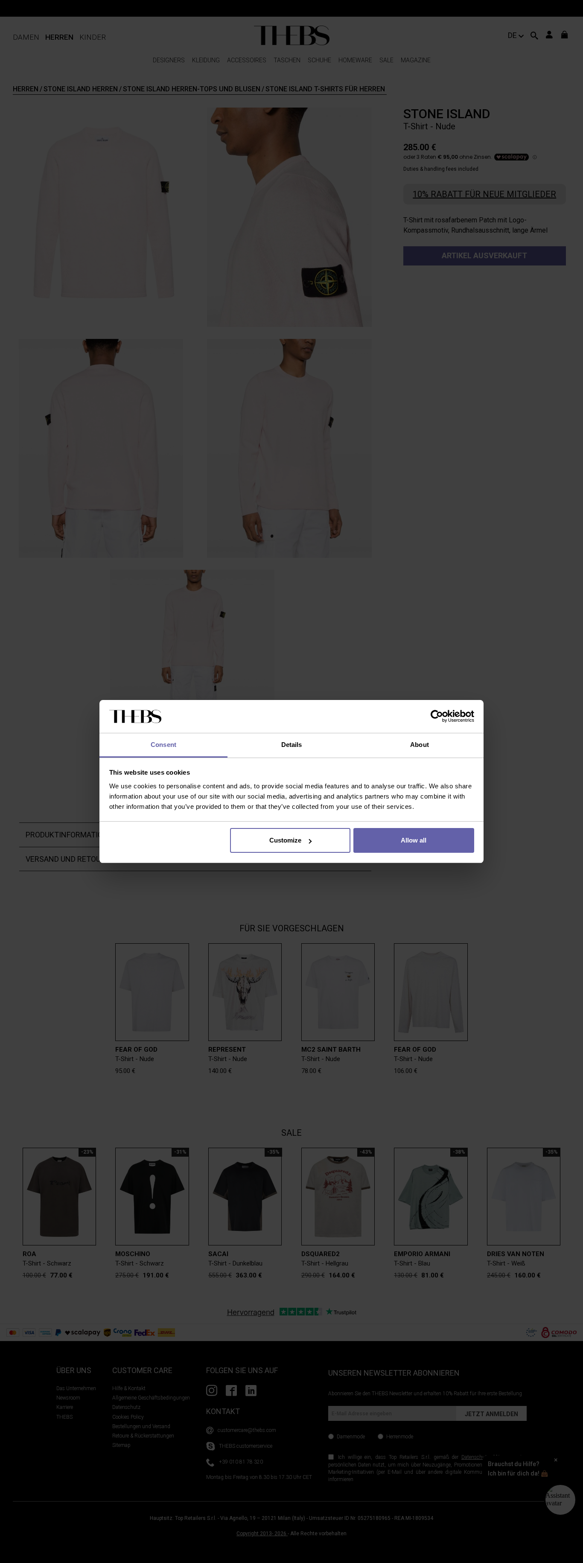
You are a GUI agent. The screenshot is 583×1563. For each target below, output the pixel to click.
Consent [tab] (163, 744)
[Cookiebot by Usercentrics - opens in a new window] (436, 716)
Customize (285, 840)
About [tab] (419, 744)
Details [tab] (291, 744)
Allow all (413, 840)
